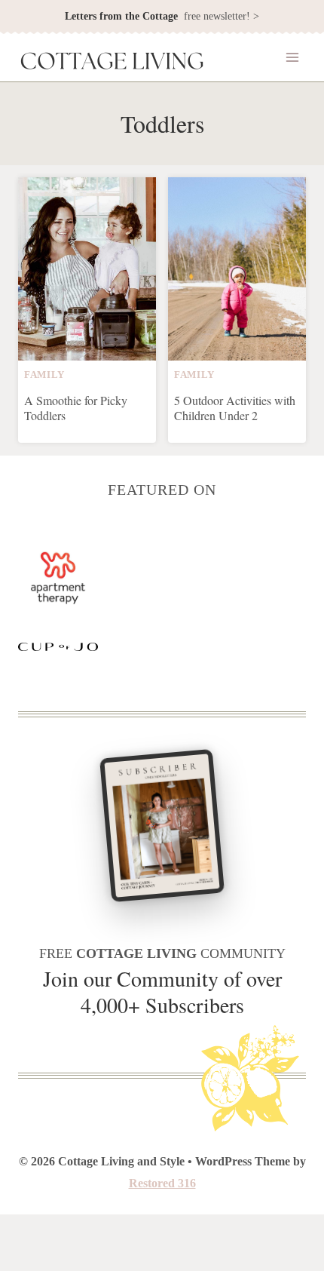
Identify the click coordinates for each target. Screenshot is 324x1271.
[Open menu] (292, 57)
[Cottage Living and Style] (112, 62)
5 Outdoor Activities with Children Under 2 (234, 407)
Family (44, 375)
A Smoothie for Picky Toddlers (75, 407)
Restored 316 (162, 1183)
